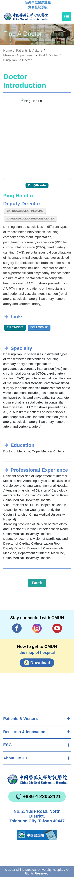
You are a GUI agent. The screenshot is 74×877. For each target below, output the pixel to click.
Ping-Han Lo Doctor (17, 60)
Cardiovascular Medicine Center (30, 218)
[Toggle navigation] (66, 16)
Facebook (17, 628)
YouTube (57, 628)
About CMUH (15, 758)
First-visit (15, 327)
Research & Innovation (24, 732)
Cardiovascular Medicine (25, 210)
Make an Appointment (18, 55)
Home (7, 50)
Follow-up (39, 327)
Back (37, 583)
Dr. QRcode (37, 185)
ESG (7, 745)
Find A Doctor (48, 55)
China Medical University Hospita (37, 779)
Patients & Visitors (20, 718)
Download (40, 662)
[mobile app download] (37, 835)
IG (37, 628)
